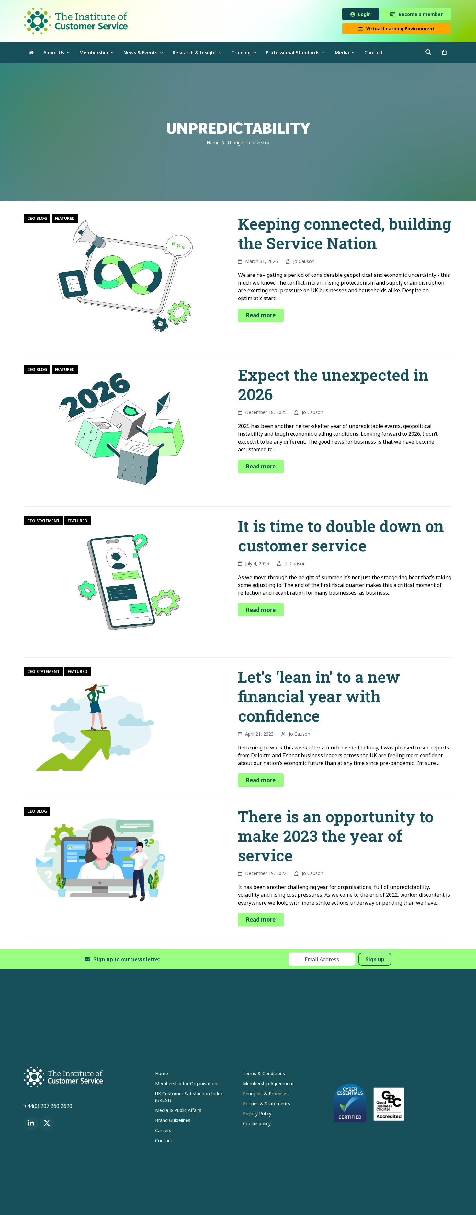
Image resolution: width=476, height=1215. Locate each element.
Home (161, 1075)
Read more (261, 316)
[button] (444, 53)
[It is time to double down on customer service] (122, 582)
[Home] (31, 53)
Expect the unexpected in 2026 (333, 386)
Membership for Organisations (187, 1085)
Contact (163, 1142)
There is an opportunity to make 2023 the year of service (336, 837)
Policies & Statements (266, 1105)
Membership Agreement (268, 1085)
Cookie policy (257, 1125)
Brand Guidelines (172, 1122)
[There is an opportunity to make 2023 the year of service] (101, 859)
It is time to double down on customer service (341, 537)
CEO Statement (43, 522)
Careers (163, 1132)
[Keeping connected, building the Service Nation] (122, 280)
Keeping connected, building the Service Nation (344, 234)
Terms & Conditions (264, 1075)
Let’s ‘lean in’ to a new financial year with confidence (319, 697)
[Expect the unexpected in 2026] (122, 431)
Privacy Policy (257, 1115)
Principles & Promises (266, 1095)
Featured (65, 219)
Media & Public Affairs (178, 1111)
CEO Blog (37, 219)
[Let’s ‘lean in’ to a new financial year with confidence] (101, 720)
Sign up (375, 960)
